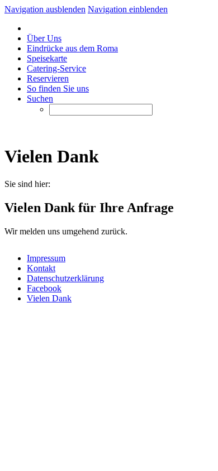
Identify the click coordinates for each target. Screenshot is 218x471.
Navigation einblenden (128, 9)
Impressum (46, 258)
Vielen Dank (49, 298)
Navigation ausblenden (45, 9)
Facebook (44, 288)
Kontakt (41, 268)
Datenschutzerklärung (65, 278)
